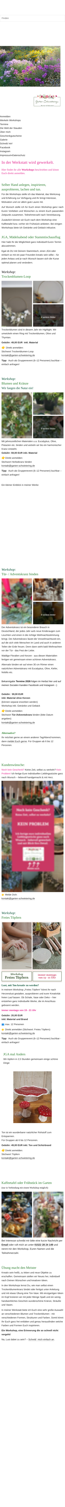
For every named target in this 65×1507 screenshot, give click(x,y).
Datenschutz (18, 155)
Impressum (5, 155)
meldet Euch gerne (17, 741)
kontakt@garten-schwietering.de (18, 355)
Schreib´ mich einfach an (41, 1339)
